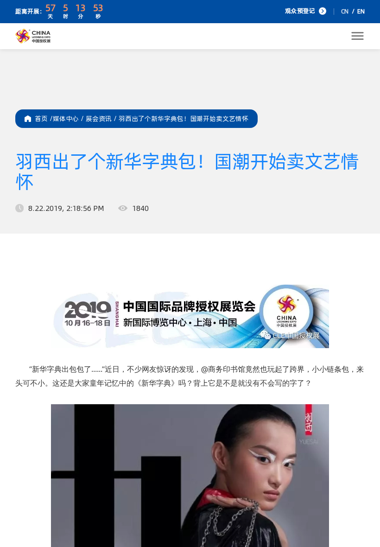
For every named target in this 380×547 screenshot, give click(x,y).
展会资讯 (102, 118)
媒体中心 (69, 118)
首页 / (44, 118)
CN (344, 11)
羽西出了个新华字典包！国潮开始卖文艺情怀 (183, 118)
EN (361, 11)
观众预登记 (300, 11)
